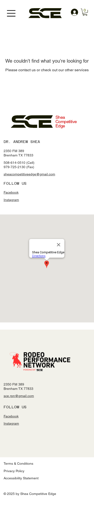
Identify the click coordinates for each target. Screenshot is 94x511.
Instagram (11, 200)
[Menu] (11, 13)
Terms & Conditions (18, 463)
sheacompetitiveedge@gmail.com (29, 174)
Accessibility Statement (21, 478)
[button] (85, 12)
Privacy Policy (14, 471)
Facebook (11, 192)
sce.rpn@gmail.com (19, 396)
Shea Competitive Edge (66, 121)
